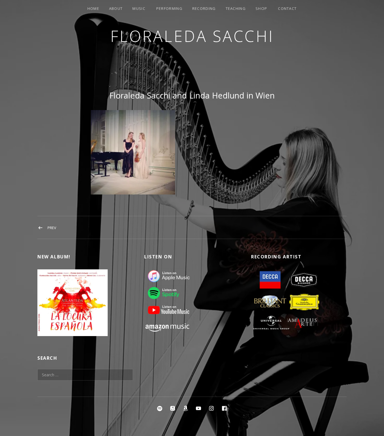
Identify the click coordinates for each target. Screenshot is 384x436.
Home (93, 8)
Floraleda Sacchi (192, 35)
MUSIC (138, 8)
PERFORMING (169, 8)
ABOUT (116, 8)
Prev (52, 227)
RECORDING (204, 8)
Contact (287, 8)
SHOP (261, 8)
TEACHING (236, 8)
